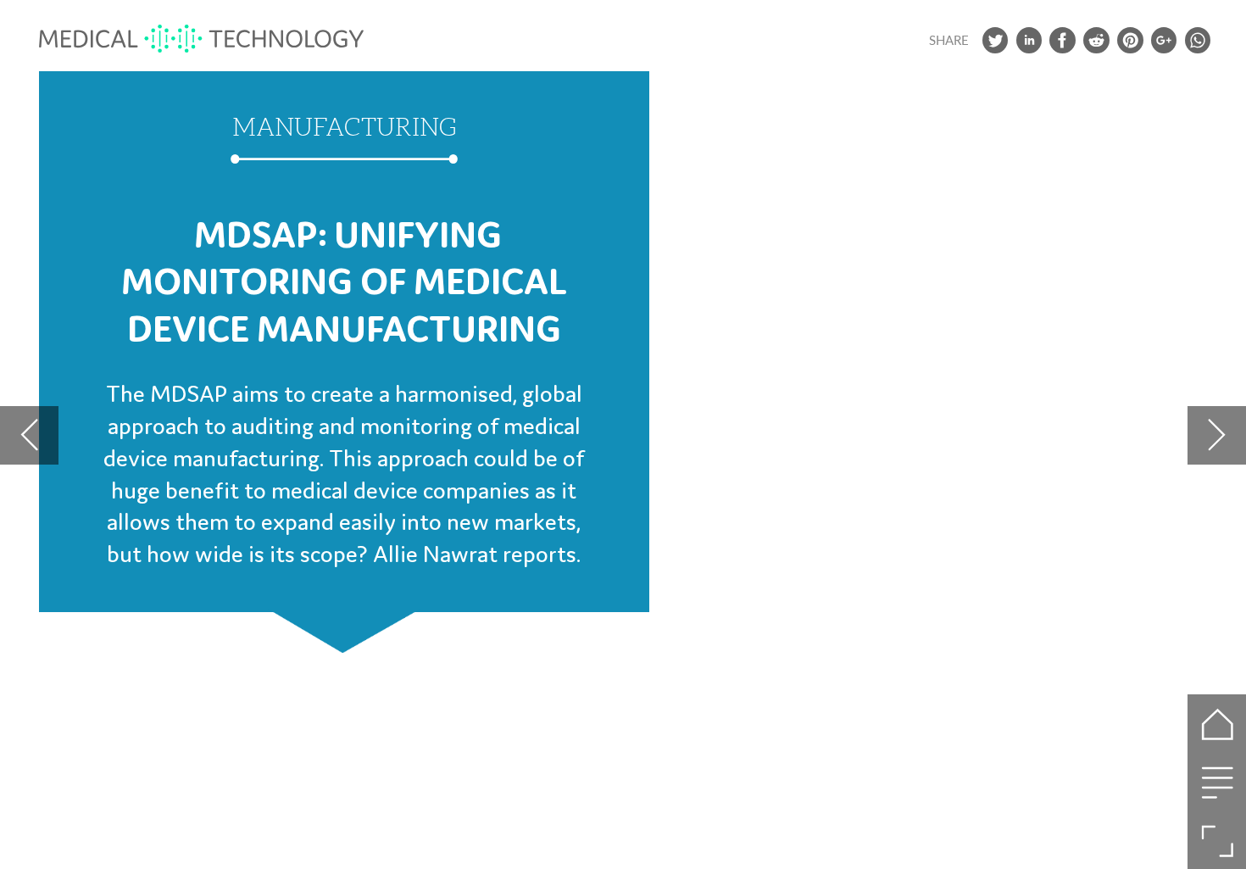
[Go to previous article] (29, 435)
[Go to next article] (1217, 435)
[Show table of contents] (1217, 782)
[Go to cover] (1217, 723)
